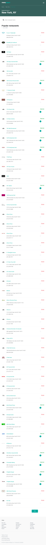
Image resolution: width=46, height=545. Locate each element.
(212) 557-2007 (9, 438)
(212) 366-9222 (9, 85)
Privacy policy (5, 536)
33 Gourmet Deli (10, 376)
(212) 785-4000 (9, 94)
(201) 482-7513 (9, 161)
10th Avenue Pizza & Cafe (12, 80)
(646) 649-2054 (9, 352)
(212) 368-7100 (9, 132)
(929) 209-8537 (9, 495)
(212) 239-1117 (9, 237)
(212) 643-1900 (9, 409)
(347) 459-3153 (9, 47)
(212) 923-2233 (9, 190)
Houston (31, 525)
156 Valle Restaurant (11, 128)
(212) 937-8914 (9, 295)
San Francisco (18, 524)
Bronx (17, 528)
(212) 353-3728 (9, 266)
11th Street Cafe (10, 109)
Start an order (42, 36)
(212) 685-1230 (9, 152)
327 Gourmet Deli (10, 367)
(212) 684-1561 (9, 505)
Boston (3, 528)
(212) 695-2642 (9, 228)
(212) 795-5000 (9, 467)
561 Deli (8, 500)
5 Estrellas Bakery (10, 462)
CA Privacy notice (5, 538)
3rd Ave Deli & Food (11, 395)
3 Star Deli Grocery (10, 348)
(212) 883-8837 (9, 419)
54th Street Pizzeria (11, 491)
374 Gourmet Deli (10, 386)
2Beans (8, 290)
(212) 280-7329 (9, 66)
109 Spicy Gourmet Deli (12, 61)
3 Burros (8, 309)
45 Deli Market (9, 433)
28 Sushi (8, 281)
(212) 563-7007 (9, 390)
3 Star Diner (9, 357)
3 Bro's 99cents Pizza (11, 300)
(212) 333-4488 (9, 486)
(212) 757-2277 (9, 476)
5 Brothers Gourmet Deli (12, 453)
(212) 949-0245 (9, 428)
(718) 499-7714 (9, 75)
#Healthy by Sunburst (11, 42)
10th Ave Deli (9, 71)
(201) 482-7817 (9, 257)
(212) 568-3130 (9, 142)
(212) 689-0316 (9, 400)
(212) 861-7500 (9, 362)
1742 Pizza (9, 157)
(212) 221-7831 (9, 323)
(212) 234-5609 (9, 199)
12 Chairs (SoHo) (10, 118)
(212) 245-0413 (9, 457)
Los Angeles (4, 524)
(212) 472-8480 (9, 209)
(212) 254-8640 (9, 123)
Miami (3, 525)
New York (8, 7)
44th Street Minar (10, 424)
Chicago (31, 522)
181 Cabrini (9, 185)
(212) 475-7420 (9, 333)
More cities (32, 528)
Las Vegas (32, 527)
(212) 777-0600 (9, 247)
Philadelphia (32, 524)
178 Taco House (10, 166)
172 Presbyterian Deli (11, 147)
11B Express (9, 99)
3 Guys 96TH (9, 338)
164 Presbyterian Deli (11, 138)
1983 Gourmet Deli (10, 195)
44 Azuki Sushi (9, 414)
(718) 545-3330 (9, 304)
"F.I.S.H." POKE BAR (10, 33)
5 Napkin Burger (10, 472)
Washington (4, 527)
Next (35, 511)
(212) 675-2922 (9, 218)
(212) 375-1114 (9, 371)
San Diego (18, 525)
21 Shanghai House (11, 252)
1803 (7, 176)
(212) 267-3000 (9, 180)
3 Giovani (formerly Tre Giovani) (13, 328)
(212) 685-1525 (9, 285)
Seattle (17, 527)
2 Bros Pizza (9, 214)
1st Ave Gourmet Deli (11, 204)
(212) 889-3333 (9, 276)
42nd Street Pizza (10, 405)
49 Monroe (9, 443)
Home (3, 7)
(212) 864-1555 (9, 56)
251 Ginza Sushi (10, 271)
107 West (8, 52)
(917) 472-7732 (9, 447)
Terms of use (5, 535)
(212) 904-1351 (9, 381)
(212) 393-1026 (9, 171)
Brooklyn (17, 522)
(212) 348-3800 (9, 342)
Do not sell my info (6, 540)
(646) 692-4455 (9, 113)
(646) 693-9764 (9, 37)
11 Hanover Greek (10, 90)
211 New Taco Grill (10, 262)
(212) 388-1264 (9, 314)
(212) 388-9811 (9, 104)
